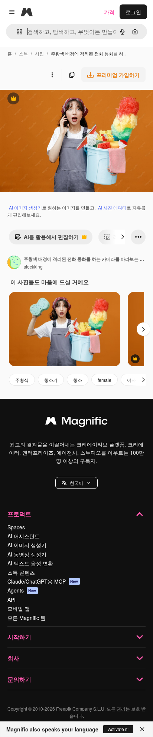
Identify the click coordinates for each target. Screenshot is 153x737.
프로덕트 (19, 514)
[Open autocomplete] (16, 32)
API (11, 599)
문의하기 (19, 679)
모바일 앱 (18, 608)
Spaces (16, 527)
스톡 (23, 53)
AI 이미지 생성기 (25, 207)
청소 (77, 380)
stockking (33, 266)
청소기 (51, 380)
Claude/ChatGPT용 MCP (42, 581)
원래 (42, 99)
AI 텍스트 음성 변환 (30, 563)
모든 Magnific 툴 (26, 617)
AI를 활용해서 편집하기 (46, 238)
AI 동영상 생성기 (26, 554)
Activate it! (118, 729)
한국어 (76, 483)
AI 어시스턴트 (23, 536)
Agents (21, 590)
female (104, 380)
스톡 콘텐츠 (21, 572)
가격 (109, 12)
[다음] (122, 237)
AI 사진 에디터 (112, 207)
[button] (76, 483)
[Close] (142, 729)
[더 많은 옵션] (52, 74)
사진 (39, 53)
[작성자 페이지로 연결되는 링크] (14, 263)
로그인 (133, 12)
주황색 (22, 380)
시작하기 (19, 637)
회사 (13, 658)
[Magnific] (76, 422)
